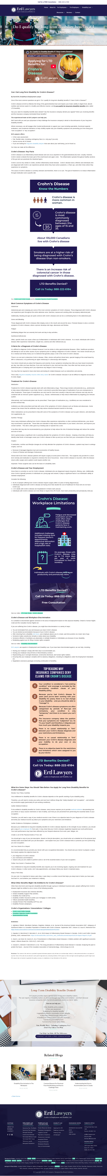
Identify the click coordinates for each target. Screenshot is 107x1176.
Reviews (69, 12)
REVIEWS (10, 1129)
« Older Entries (15, 1096)
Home (46, 7)
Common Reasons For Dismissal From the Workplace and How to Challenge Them (53, 1085)
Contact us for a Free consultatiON (53, 1036)
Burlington (19, 1160)
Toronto (50, 1160)
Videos (71, 1132)
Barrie (73, 1158)
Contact (77, 12)
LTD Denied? (57, 1135)
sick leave (36, 634)
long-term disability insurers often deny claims (33, 374)
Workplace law (43, 1123)
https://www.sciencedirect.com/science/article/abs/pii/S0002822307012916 (35, 929)
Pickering (97, 1160)
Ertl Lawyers (15, 647)
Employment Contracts (44, 1137)
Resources (60, 12)
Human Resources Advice (44, 1128)
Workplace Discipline (43, 1144)
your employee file (26, 829)
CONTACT (10, 1131)
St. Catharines (98, 1158)
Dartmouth (57, 1166)
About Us (52, 7)
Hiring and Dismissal (43, 1141)
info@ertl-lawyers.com (89, 1134)
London (34, 1158)
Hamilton (14, 1160)
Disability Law (86, 7)
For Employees (62, 7)
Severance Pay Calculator (29, 1130)
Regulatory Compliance (44, 1135)
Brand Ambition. (68, 1172)
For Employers (74, 7)
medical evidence (76, 809)
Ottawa (63, 1163)
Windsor (29, 1158)
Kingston (53, 1163)
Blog (70, 1130)
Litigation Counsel (42, 1132)
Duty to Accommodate (44, 1146)
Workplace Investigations (44, 1130)
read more (24, 1088)
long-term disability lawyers (35, 143)
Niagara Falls (8, 1160)
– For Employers (43, 1124)
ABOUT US (10, 1127)
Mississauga (45, 1160)
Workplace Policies (43, 1139)
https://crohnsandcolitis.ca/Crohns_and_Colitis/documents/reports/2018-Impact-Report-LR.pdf (61, 935)
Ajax (101, 1160)
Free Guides (72, 1134)
